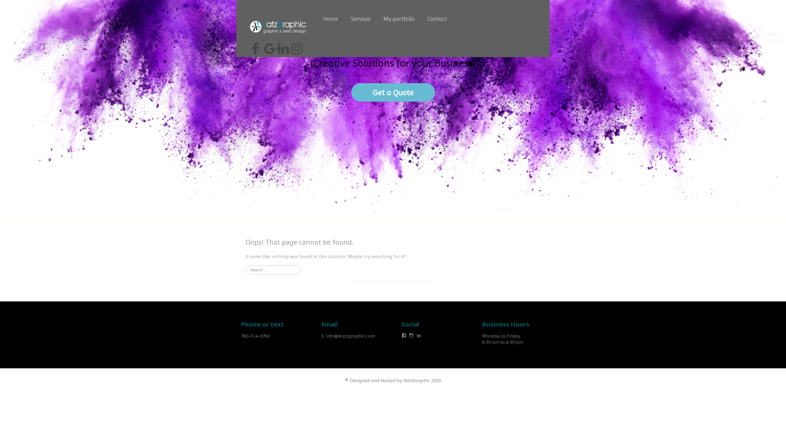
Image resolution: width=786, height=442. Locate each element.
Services (361, 19)
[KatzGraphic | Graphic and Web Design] (278, 19)
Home (330, 19)
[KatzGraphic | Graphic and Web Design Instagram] (296, 46)
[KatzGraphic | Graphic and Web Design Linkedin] (282, 46)
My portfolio (398, 19)
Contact (437, 19)
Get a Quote (393, 92)
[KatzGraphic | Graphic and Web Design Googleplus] (269, 46)
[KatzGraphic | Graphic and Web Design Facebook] (255, 46)
